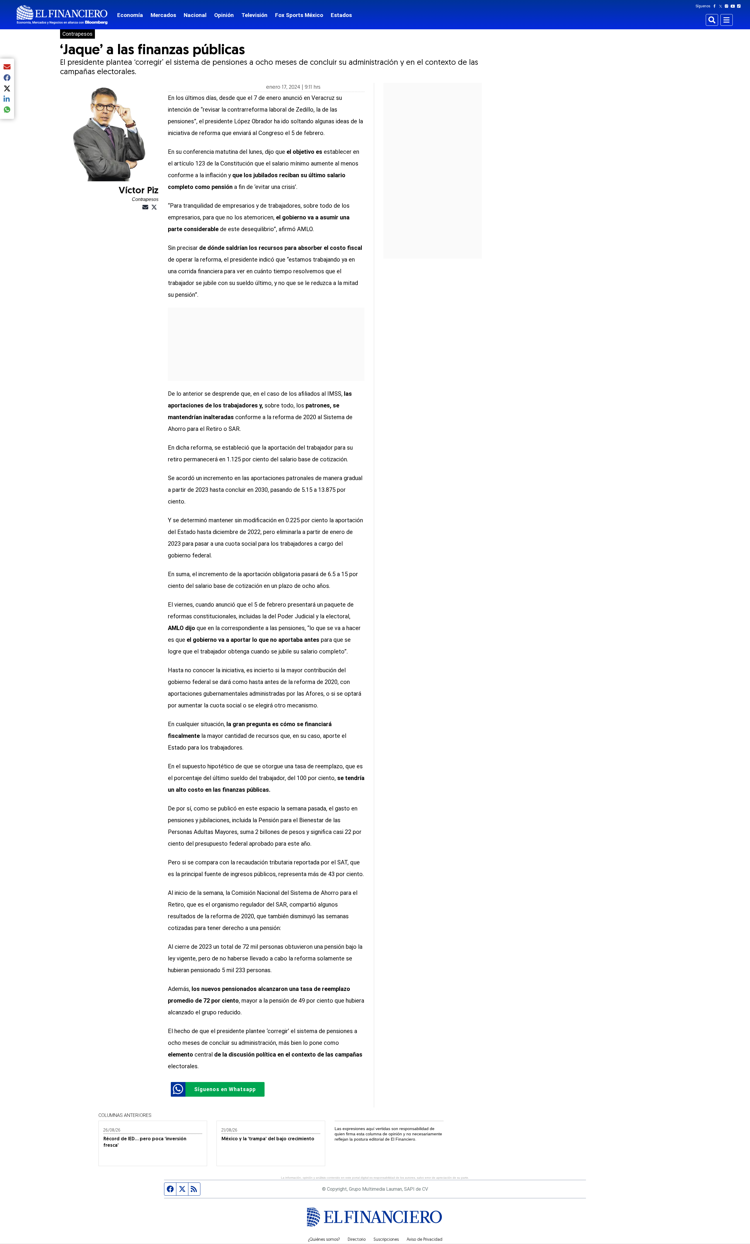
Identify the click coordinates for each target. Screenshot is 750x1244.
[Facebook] (716, 6)
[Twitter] (722, 6)
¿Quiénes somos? (324, 1240)
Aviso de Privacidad (424, 1240)
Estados (341, 15)
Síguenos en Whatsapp (225, 1089)
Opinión (224, 15)
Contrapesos (77, 34)
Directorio (357, 1240)
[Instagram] (728, 6)
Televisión (254, 15)
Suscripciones (386, 1240)
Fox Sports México (299, 15)
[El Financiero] (62, 14)
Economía (130, 15)
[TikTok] (740, 6)
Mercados (163, 15)
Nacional (195, 15)
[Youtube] (734, 6)
